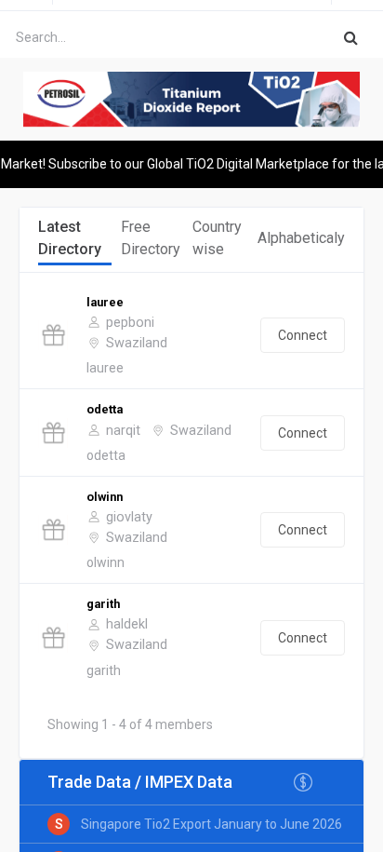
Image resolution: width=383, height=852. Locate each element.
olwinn (104, 497)
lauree (105, 302)
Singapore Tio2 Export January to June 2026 (211, 824)
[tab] (74, 239)
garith (103, 604)
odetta (104, 409)
